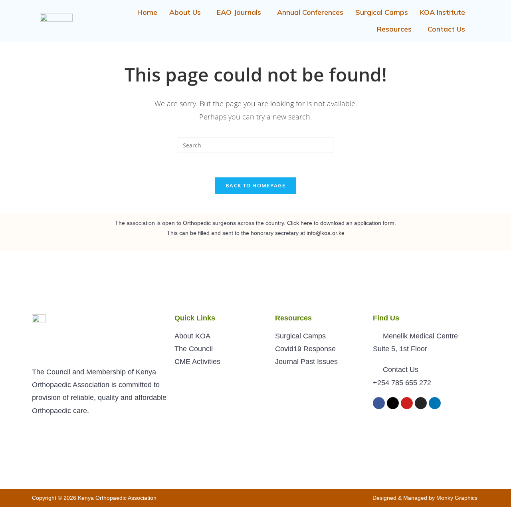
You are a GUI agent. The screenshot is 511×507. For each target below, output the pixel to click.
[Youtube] (407, 403)
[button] (187, 12)
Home (147, 12)
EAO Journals (239, 12)
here (306, 223)
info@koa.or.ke (326, 233)
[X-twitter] (393, 403)
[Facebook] (379, 403)
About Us (185, 12)
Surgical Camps (381, 12)
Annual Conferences (310, 12)
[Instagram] (421, 403)
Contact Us (446, 29)
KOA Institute (442, 12)
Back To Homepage (255, 185)
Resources (394, 29)
